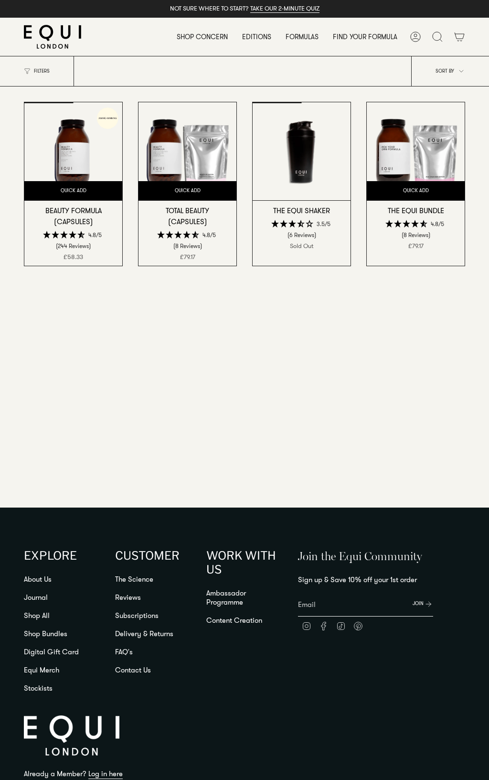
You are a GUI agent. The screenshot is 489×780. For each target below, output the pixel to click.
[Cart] (459, 37)
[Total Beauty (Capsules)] (187, 151)
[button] (202, 37)
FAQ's (124, 651)
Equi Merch (41, 669)
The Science (134, 579)
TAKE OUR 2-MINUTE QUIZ (284, 8)
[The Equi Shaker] (302, 151)
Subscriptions (137, 615)
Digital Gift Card (51, 651)
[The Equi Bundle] (416, 151)
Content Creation (234, 620)
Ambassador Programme (226, 597)
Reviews (128, 597)
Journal (36, 597)
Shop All (37, 615)
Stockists (38, 688)
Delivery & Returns (144, 633)
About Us (38, 579)
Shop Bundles (45, 633)
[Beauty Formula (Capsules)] (73, 151)
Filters (42, 71)
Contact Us (133, 669)
